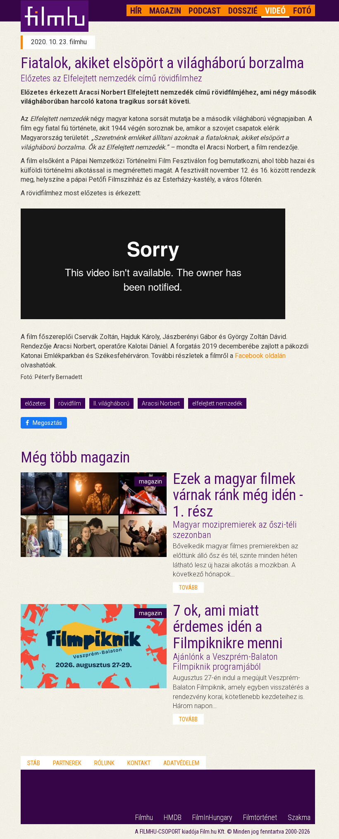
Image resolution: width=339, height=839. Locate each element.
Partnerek (67, 763)
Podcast (205, 11)
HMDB (172, 817)
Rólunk (104, 763)
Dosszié (243, 11)
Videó (275, 11)
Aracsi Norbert (161, 403)
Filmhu (144, 817)
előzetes (35, 403)
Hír (136, 11)
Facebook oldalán (260, 356)
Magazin (165, 11)
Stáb (33, 763)
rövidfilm (69, 403)
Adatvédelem (181, 763)
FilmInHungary (212, 817)
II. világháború (111, 403)
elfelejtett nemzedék (217, 403)
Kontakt (138, 763)
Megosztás (46, 423)
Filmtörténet (260, 817)
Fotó (302, 11)
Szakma (299, 817)
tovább (188, 587)
